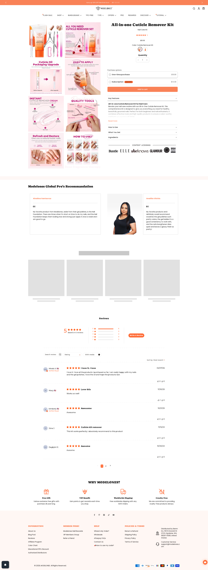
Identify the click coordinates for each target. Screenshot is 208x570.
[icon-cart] (203, 8)
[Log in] (198, 8)
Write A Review (136, 335)
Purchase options (114, 70)
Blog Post (32, 535)
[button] (142, 89)
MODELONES (45, 565)
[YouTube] (113, 515)
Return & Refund (131, 531)
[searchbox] (50, 354)
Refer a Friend (68, 538)
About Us (32, 531)
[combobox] (72, 354)
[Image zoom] (46, 40)
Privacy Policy (130, 538)
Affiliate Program (35, 542)
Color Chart (33, 545)
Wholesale (98, 535)
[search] (194, 8)
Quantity (142, 55)
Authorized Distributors (37, 553)
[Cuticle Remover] (145, 49)
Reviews (31, 538)
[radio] (110, 74)
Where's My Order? (101, 531)
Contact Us (98, 542)
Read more (112, 121)
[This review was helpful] (158, 381)
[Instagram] (104, 515)
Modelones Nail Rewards (73, 531)
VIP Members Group (71, 535)
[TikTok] (108, 515)
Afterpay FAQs (100, 538)
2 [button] (105, 466)
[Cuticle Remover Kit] (140, 49)
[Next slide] (202, 3)
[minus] (138, 60)
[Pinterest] (99, 515)
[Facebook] (94, 515)
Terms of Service (131, 542)
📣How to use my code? (104, 545)
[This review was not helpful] (162, 381)
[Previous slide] (6, 3)
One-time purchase (121, 74)
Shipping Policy (131, 535)
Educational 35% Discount (38, 549)
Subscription (122, 82)
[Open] (5, 564)
